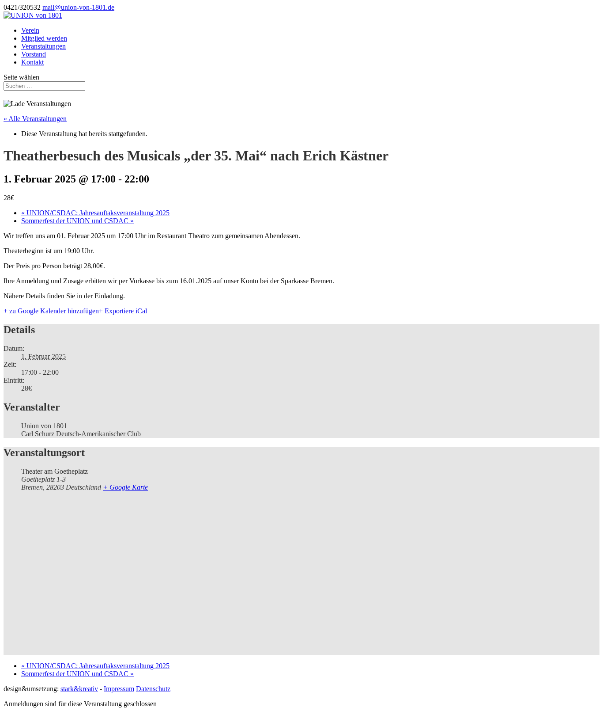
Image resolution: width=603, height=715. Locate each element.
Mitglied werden (44, 38)
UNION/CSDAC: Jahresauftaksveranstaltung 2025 (95, 213)
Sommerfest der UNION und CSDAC (77, 220)
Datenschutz (153, 688)
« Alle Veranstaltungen (35, 118)
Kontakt (32, 62)
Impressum (119, 688)
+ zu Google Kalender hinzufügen (51, 311)
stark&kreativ (79, 688)
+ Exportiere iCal (123, 311)
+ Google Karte (125, 487)
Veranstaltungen (43, 46)
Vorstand (33, 54)
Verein (30, 30)
